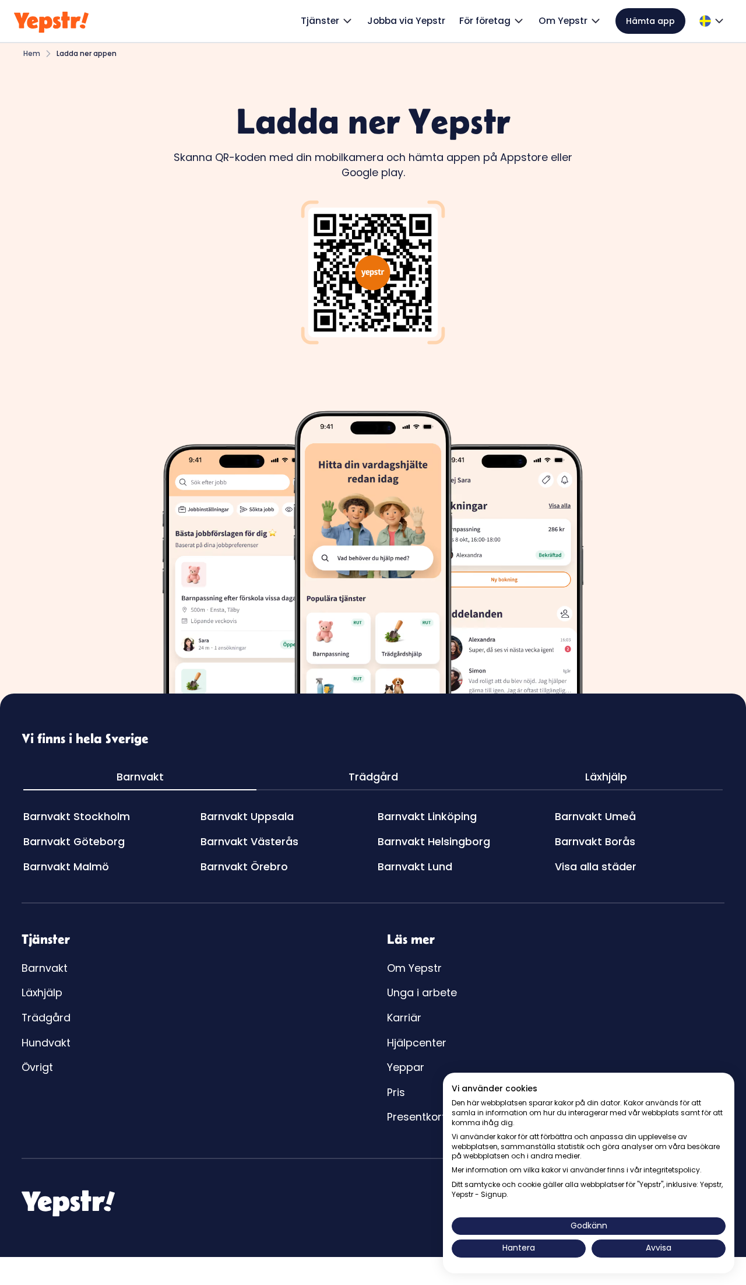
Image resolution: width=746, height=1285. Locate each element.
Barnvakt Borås (595, 841)
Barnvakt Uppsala (247, 816)
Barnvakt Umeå (595, 816)
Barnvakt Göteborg (74, 841)
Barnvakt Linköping (427, 816)
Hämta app (650, 21)
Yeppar (405, 1067)
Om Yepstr (414, 968)
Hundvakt (46, 1042)
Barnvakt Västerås (249, 841)
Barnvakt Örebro (244, 866)
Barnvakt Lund (415, 866)
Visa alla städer (595, 866)
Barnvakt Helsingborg (434, 841)
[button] (327, 21)
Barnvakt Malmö (66, 866)
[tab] (139, 778)
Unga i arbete (422, 992)
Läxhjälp (42, 992)
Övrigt (37, 1067)
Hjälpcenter (416, 1042)
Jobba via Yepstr (406, 21)
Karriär (404, 1017)
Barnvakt (45, 968)
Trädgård (46, 1017)
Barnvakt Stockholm (76, 816)
